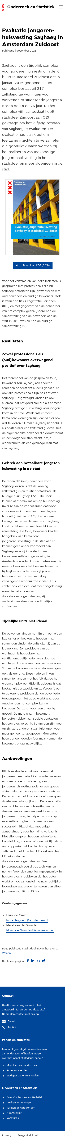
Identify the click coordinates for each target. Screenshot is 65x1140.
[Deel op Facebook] (27, 960)
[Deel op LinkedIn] (33, 960)
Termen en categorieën (21, 1107)
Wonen (6, 953)
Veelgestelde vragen (19, 1102)
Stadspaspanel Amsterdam (23, 1075)
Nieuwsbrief (14, 1113)
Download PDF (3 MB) (36, 265)
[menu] (59, 7)
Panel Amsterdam (17, 1070)
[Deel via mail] (38, 960)
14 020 (12, 1027)
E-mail (11, 1021)
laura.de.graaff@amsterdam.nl (27, 920)
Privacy (6, 1135)
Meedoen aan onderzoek (22, 1065)
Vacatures (13, 1118)
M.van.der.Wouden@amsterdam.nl (30, 930)
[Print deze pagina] (44, 960)
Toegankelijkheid (28, 1135)
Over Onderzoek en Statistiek (25, 1097)
